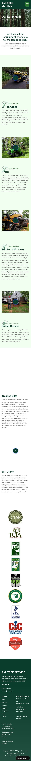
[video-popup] (15, 77)
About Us (4, 702)
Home (3, 19)
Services (4, 705)
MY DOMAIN (20, 753)
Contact (4, 716)
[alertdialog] (22, 757)
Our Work (4, 708)
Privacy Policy (9, 756)
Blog (3, 714)
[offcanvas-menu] (27, 4)
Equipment (5, 711)
